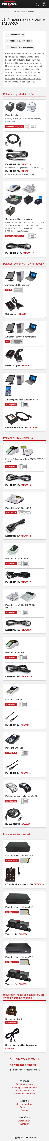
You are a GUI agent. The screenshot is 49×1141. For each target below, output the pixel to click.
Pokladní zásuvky (16, 35)
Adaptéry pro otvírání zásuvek (21, 47)
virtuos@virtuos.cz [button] (25, 1064)
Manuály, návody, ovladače (24, 1087)
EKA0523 (25, 773)
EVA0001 (34, 427)
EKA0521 (9, 1048)
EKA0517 (26, 582)
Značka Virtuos (24, 1120)
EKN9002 (26, 365)
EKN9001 (23, 314)
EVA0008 (23, 934)
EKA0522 (25, 725)
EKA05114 (27, 676)
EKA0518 (26, 164)
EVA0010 (39, 884)
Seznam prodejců (24, 1104)
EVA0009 (23, 984)
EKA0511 (26, 171)
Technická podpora (24, 1084)
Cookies (24, 1110)
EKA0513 (26, 485)
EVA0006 (26, 824)
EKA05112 (29, 253)
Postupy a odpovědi (24, 1090)
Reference (24, 1107)
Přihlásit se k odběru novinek (26, 1069)
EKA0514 (26, 535)
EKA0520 (26, 630)
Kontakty (24, 1124)
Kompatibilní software (24, 1093)
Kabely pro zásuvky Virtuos (20, 41)
